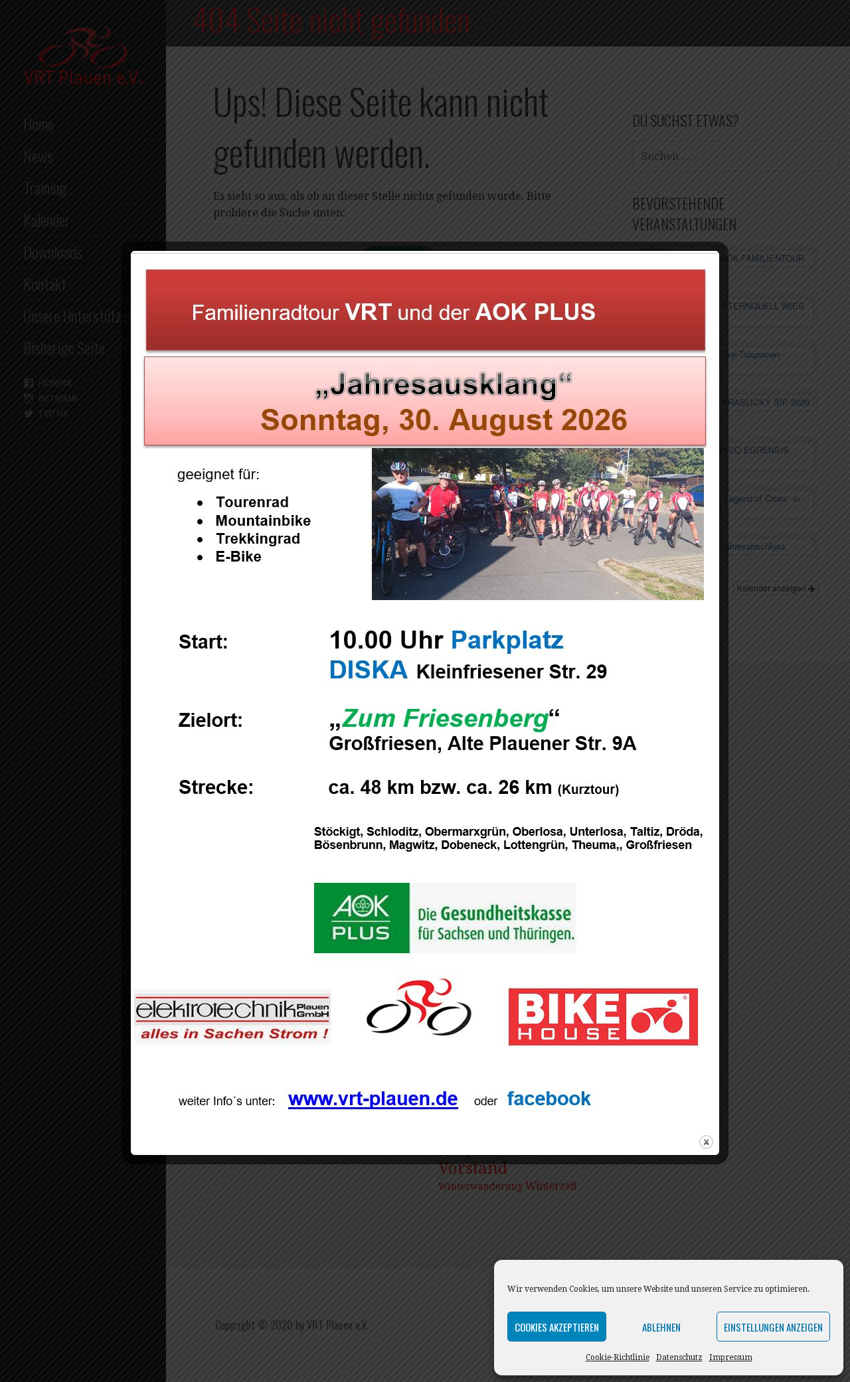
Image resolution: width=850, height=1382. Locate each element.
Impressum (730, 1357)
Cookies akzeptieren (557, 1327)
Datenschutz (679, 1357)
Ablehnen (661, 1327)
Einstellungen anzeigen (773, 1327)
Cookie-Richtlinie (617, 1357)
